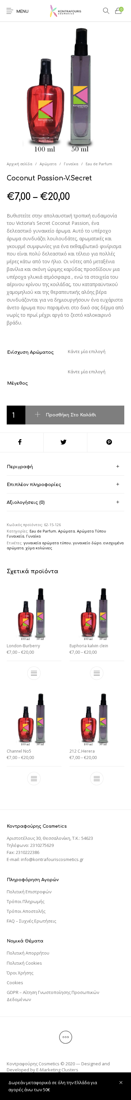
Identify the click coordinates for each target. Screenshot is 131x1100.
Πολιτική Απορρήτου (28, 953)
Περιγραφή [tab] (20, 467)
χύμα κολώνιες (39, 547)
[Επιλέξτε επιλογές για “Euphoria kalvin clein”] (96, 673)
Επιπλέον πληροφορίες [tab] (34, 484)
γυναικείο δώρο (87, 542)
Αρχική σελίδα (19, 163)
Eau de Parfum (99, 163)
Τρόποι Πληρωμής (25, 901)
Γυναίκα (71, 163)
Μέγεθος (17, 383)
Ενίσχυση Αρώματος (30, 352)
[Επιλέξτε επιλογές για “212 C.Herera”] (96, 778)
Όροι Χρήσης (20, 973)
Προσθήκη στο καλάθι (71, 414)
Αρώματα (48, 163)
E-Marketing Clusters (57, 1070)
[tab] (65, 467)
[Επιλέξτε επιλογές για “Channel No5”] (34, 778)
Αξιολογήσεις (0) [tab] (26, 502)
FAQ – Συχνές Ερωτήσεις (31, 921)
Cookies (15, 982)
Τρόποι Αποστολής (26, 911)
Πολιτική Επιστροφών (29, 892)
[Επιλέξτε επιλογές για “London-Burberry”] (34, 673)
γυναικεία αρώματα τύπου (47, 542)
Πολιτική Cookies (24, 963)
